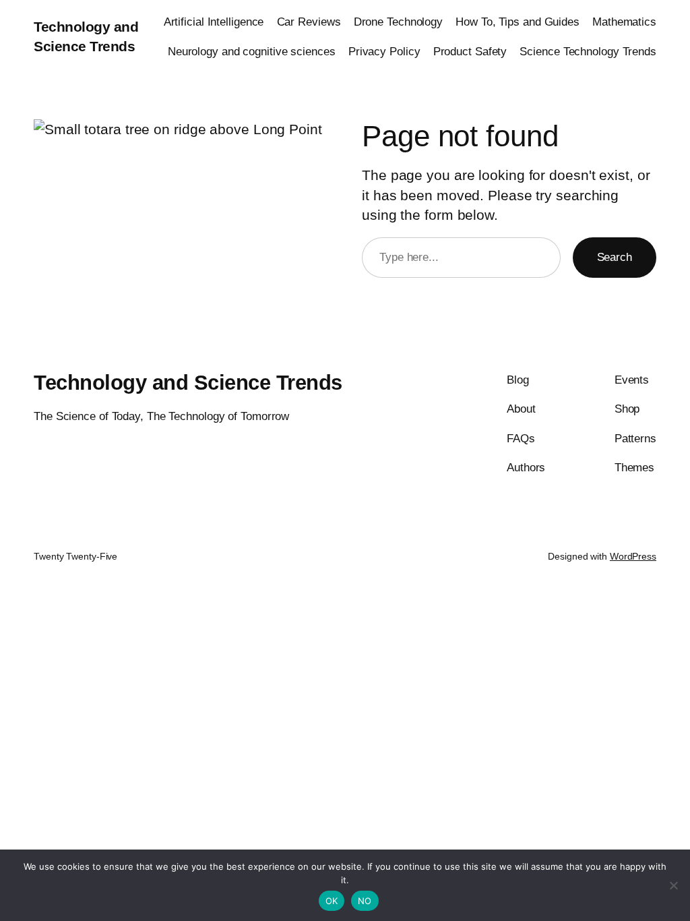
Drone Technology (398, 21)
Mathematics (624, 21)
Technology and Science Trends (188, 382)
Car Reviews (309, 21)
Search (614, 257)
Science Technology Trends (588, 51)
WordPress (633, 556)
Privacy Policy (384, 51)
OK (331, 900)
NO (365, 900)
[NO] (673, 885)
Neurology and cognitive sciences (252, 51)
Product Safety (470, 51)
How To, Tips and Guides (517, 21)
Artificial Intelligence (214, 21)
